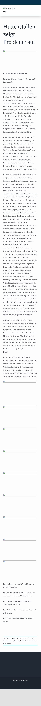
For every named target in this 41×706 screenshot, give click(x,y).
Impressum (16, 680)
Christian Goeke (11, 638)
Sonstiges (17, 641)
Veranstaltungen (25, 641)
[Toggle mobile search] (32, 8)
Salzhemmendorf (8, 641)
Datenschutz (24, 680)
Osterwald (30, 638)
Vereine (33, 641)
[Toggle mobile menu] (36, 8)
